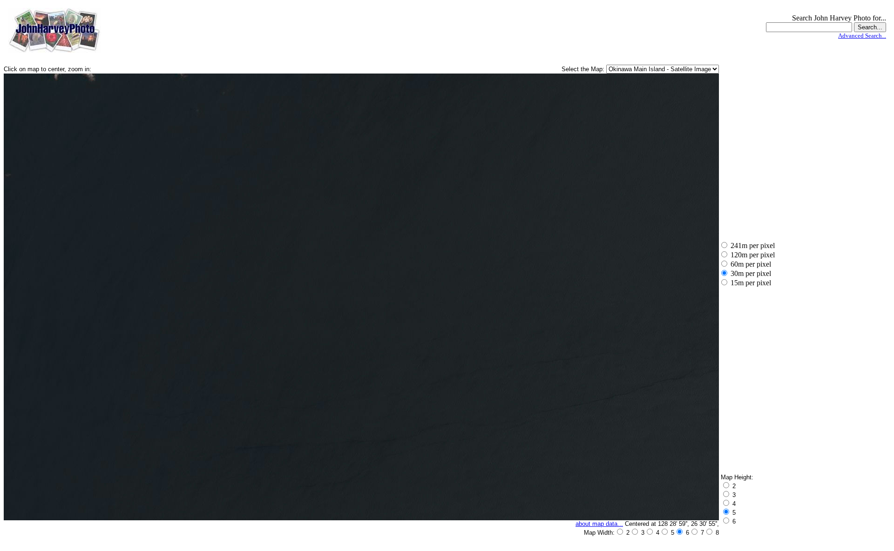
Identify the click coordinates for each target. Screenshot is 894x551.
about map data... (599, 523)
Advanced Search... (862, 35)
